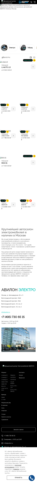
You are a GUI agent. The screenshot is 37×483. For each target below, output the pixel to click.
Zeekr (3, 397)
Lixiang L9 (4, 379)
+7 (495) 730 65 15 (13, 317)
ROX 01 (3, 386)
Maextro (12, 375)
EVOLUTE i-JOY (13, 386)
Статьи (3, 414)
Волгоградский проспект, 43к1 (11, 301)
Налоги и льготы (6, 417)
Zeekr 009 (4, 382)
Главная (3, 37)
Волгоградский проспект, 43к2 (11, 298)
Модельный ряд (6, 402)
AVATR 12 (13, 379)
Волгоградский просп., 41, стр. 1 (11, 307)
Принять (18, 477)
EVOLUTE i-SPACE (13, 390)
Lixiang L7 (4, 377)
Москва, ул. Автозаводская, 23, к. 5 (12, 295)
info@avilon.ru (5, 312)
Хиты (2, 408)
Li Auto (3, 399)
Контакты (21, 372)
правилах (16, 469)
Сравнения (4, 419)
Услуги (21, 375)
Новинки (4, 410)
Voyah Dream (12, 382)
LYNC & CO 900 (4, 389)
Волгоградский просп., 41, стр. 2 (11, 304)
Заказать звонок (19, 429)
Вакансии (22, 378)
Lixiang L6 (4, 375)
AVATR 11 (12, 377)
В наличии (4, 405)
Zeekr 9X (4, 384)
